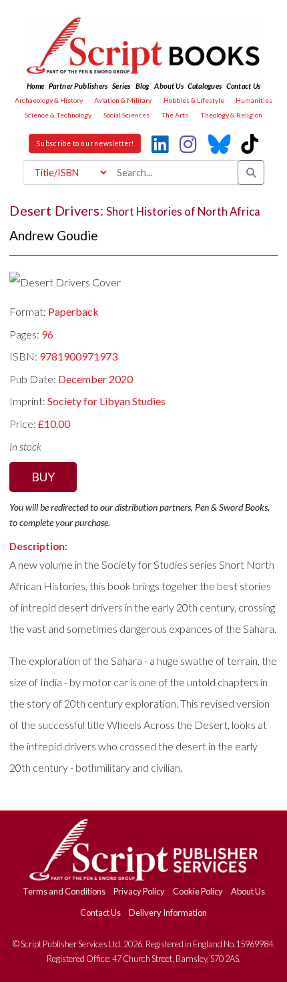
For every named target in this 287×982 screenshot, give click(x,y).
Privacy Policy (139, 891)
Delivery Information (168, 912)
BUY (43, 476)
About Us (248, 891)
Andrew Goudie (53, 235)
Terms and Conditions (64, 891)
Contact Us (100, 912)
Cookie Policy (198, 891)
